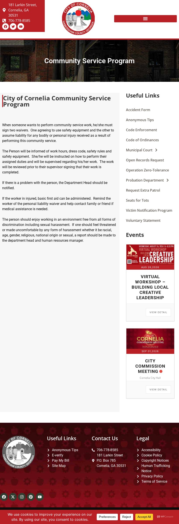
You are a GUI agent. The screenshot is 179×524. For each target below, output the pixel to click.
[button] (145, 18)
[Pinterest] (31, 497)
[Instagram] (22, 497)
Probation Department (145, 180)
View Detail (158, 312)
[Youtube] (40, 497)
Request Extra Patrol (143, 190)
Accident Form (138, 109)
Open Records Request (145, 160)
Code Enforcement (141, 130)
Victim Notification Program (149, 210)
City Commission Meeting (150, 366)
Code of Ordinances (142, 140)
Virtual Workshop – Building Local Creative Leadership (150, 287)
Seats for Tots (137, 200)
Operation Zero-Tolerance (147, 170)
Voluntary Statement (143, 220)
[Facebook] (4, 497)
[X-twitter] (13, 497)
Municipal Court (139, 150)
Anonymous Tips (140, 119)
